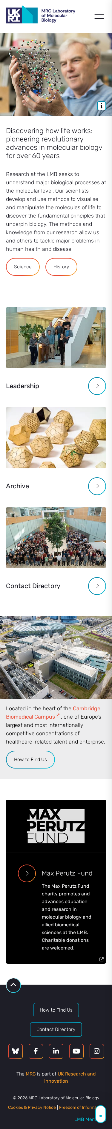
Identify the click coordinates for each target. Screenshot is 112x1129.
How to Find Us (30, 759)
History (61, 267)
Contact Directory (56, 1029)
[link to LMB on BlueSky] (15, 1051)
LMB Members (90, 1119)
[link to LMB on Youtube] (76, 1051)
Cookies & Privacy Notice (32, 1107)
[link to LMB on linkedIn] (56, 1051)
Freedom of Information (81, 1107)
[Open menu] (99, 16)
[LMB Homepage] (40, 15)
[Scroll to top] (13, 985)
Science (23, 267)
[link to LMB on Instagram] (97, 1051)
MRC (31, 1074)
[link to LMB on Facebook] (36, 1051)
